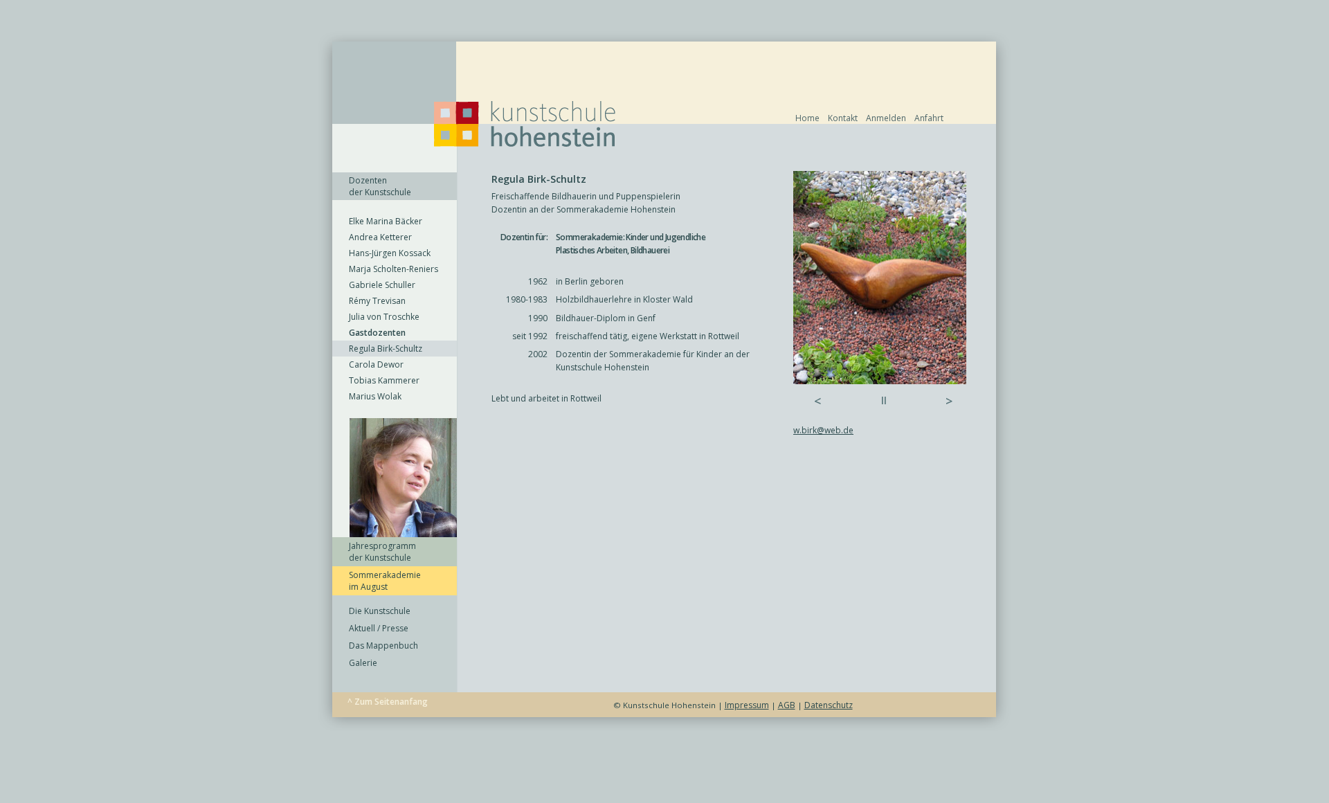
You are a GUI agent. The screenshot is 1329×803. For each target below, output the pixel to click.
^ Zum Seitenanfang (387, 701)
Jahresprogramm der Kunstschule (382, 551)
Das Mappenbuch (383, 645)
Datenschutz (828, 705)
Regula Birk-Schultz (385, 348)
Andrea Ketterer (380, 237)
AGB (786, 705)
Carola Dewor (376, 364)
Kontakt (843, 118)
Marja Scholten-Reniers (393, 269)
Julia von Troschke (384, 317)
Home (807, 118)
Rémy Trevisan (377, 301)
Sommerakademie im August (385, 581)
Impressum (747, 705)
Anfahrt (928, 118)
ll (884, 400)
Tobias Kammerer (384, 380)
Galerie (363, 663)
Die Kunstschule (379, 611)
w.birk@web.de (823, 430)
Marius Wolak (375, 396)
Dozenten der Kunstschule (380, 186)
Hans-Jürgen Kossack (390, 253)
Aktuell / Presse (378, 628)
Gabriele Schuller (382, 285)
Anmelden (886, 118)
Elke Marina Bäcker (385, 221)
